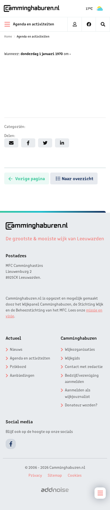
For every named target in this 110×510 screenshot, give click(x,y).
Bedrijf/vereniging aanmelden (82, 378)
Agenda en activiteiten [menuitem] (33, 24)
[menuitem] (103, 24)
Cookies (75, 475)
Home (8, 36)
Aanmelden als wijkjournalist (77, 393)
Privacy (35, 475)
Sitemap (55, 475)
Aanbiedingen (22, 375)
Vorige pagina (30, 178)
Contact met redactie (84, 366)
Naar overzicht (77, 178)
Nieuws (16, 349)
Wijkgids (72, 358)
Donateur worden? (81, 404)
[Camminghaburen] (31, 8)
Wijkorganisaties (80, 349)
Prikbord (18, 366)
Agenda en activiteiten (33, 36)
